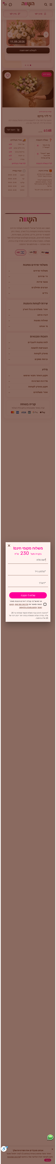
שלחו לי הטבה (28, 595)
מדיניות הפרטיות (21, 604)
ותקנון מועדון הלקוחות (28, 607)
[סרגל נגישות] (4, 1149)
